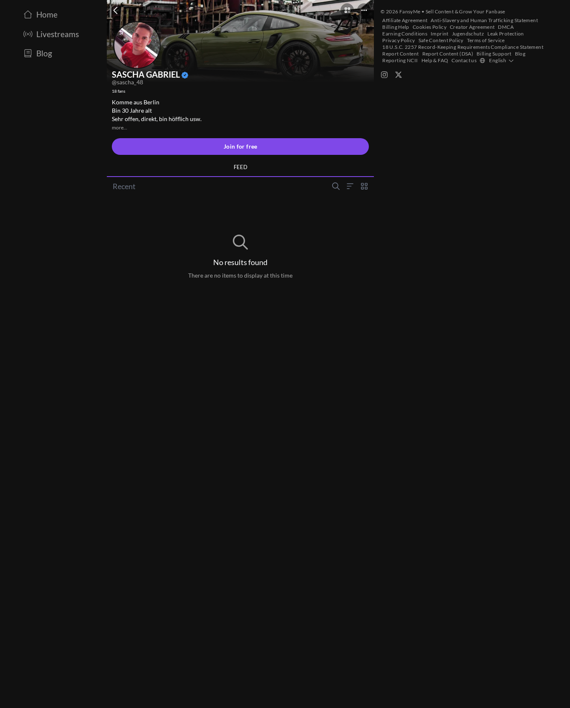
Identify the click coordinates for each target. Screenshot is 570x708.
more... (119, 127)
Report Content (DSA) (448, 54)
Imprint (440, 33)
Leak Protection (505, 33)
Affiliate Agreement (404, 20)
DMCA (506, 27)
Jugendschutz (468, 33)
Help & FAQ (435, 60)
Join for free (240, 146)
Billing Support (494, 54)
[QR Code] (347, 10)
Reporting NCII (400, 60)
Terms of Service (486, 40)
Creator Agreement (472, 27)
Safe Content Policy (441, 40)
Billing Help (395, 27)
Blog (520, 54)
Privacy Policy (398, 40)
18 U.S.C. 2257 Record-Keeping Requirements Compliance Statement (462, 47)
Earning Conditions (404, 33)
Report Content (400, 54)
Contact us (464, 60)
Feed (240, 167)
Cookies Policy (429, 27)
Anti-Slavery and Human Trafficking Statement (484, 20)
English (497, 60)
